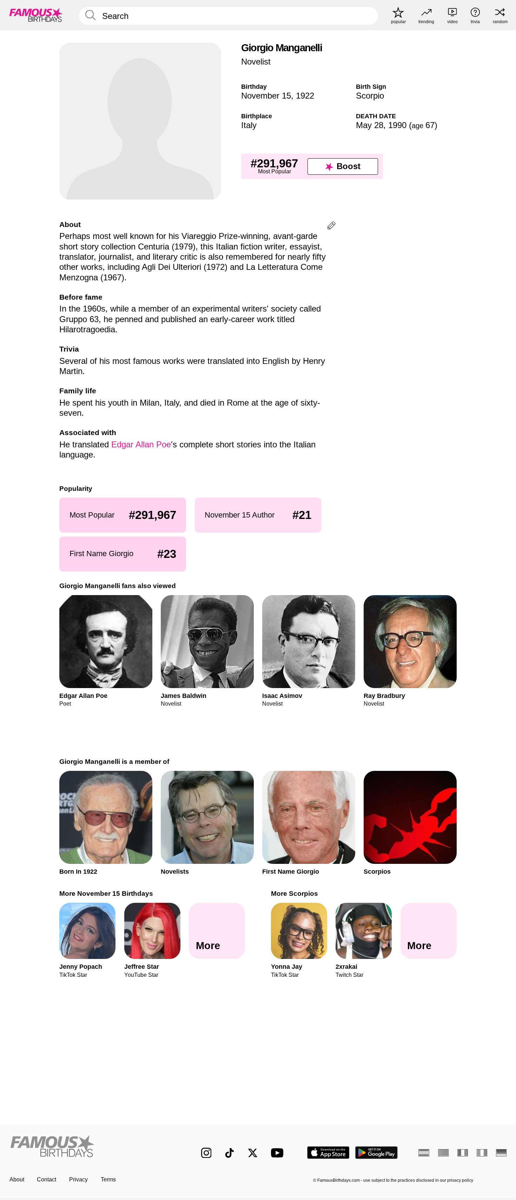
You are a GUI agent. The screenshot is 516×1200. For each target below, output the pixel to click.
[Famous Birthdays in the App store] (328, 1152)
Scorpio (370, 95)
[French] (462, 1152)
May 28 (369, 125)
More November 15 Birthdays (106, 893)
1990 (397, 125)
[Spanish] (423, 1152)
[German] (501, 1152)
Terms (108, 1179)
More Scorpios (294, 893)
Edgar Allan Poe (141, 444)
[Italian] (482, 1152)
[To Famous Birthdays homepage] (36, 15)
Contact (46, 1179)
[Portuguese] (443, 1152)
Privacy (78, 1179)
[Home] (90, 1147)
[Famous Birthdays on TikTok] (229, 1153)
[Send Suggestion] (331, 226)
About (16, 1179)
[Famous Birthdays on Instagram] (206, 1153)
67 (423, 125)
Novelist (256, 61)
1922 (305, 95)
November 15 (266, 95)
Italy (249, 125)
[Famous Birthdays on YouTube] (278, 1152)
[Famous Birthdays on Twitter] (252, 1153)
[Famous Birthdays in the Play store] (376, 1152)
